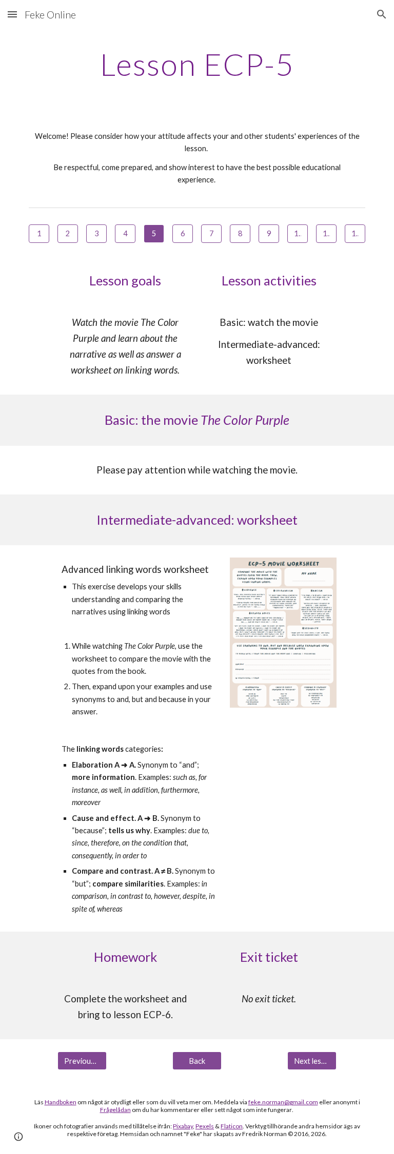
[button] (12, 14)
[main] (196, 64)
